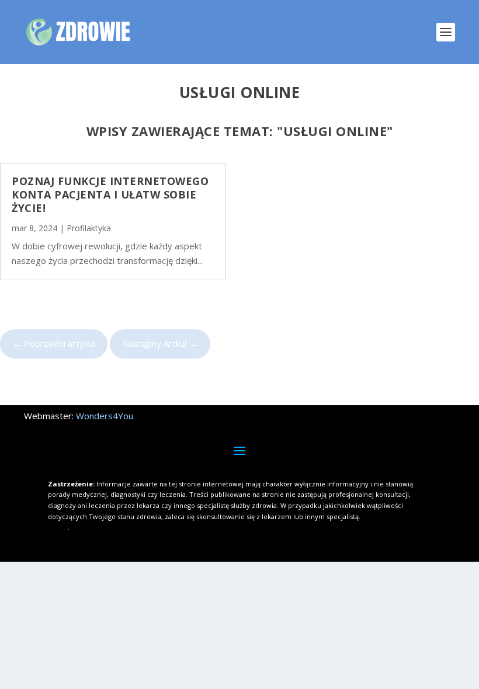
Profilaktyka (89, 228)
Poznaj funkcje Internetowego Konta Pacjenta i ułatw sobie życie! (110, 194)
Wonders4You (104, 416)
